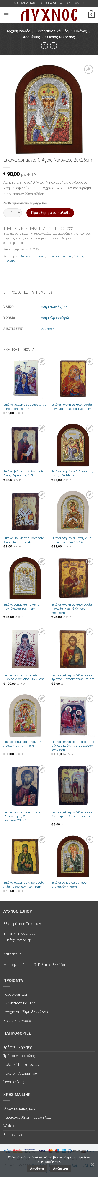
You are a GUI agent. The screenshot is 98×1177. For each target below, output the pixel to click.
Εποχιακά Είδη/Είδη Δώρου (25, 1012)
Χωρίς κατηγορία (17, 1021)
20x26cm (48, 329)
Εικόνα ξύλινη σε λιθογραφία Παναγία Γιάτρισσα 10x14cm (71, 406)
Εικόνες (80, 31)
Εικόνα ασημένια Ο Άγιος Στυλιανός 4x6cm (69, 884)
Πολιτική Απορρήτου (20, 1073)
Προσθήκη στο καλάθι (50, 213)
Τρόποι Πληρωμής (18, 1047)
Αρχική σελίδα (18, 31)
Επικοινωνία (13, 1135)
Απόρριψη (60, 1168)
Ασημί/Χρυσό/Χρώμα (56, 318)
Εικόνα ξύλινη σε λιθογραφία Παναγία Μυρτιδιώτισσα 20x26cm (71, 608)
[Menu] (6, 14)
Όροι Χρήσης (13, 1082)
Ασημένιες (31, 37)
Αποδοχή (37, 1168)
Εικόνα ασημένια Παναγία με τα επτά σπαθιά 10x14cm (71, 540)
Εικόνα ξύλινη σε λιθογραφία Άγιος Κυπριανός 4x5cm (23, 540)
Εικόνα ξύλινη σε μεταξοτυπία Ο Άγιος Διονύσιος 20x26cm (24, 677)
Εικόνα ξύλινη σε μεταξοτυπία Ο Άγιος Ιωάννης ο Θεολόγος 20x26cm (72, 745)
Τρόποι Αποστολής (19, 1056)
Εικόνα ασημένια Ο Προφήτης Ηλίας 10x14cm (72, 473)
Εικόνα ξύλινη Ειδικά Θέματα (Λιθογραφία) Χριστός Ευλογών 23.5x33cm (23, 816)
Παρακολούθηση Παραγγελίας (27, 1117)
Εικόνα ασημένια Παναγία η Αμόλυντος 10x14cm (22, 744)
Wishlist (9, 1126)
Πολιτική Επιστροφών (21, 1064)
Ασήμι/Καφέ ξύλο (54, 307)
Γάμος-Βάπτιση (15, 994)
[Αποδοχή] (92, 1164)
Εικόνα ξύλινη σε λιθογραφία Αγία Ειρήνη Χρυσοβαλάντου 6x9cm (71, 816)
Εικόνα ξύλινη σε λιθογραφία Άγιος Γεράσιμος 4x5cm (23, 473)
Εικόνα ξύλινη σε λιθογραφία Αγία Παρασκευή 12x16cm (23, 884)
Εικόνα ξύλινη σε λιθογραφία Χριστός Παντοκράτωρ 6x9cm (72, 677)
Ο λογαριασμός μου (19, 1108)
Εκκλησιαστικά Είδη (52, 31)
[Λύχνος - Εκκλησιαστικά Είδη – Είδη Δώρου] (49, 15)
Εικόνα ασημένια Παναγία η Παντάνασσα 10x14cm (22, 606)
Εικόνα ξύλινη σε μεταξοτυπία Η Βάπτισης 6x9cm (24, 406)
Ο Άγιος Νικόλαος (60, 37)
